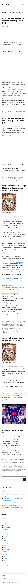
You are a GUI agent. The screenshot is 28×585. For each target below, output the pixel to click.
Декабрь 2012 (6, 565)
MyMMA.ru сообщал (17, 42)
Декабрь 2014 (6, 522)
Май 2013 (5, 556)
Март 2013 (5, 560)
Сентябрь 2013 (6, 549)
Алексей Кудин (15, 321)
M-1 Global (9, 320)
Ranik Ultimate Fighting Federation (16, 177)
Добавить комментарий (13, 112)
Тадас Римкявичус (17, 329)
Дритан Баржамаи (10, 325)
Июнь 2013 (5, 554)
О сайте (4, 578)
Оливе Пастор (5, 112)
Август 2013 (6, 551)
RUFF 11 (10, 178)
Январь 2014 (6, 542)
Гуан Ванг (13, 180)
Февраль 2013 (6, 562)
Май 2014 (5, 534)
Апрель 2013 (6, 558)
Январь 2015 (6, 520)
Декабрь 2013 (6, 543)
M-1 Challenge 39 (18, 459)
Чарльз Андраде (12, 331)
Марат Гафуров (21, 467)
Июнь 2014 (5, 532)
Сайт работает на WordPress (12, 582)
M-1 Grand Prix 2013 (7, 321)
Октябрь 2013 (6, 547)
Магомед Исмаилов (6, 328)
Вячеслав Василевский (6, 324)
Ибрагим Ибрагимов (6, 327)
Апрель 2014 (6, 536)
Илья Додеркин (13, 327)
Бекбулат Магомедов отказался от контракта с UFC (13, 20)
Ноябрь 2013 (6, 545)
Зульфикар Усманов (19, 325)
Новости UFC (12, 111)
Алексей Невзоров (19, 461)
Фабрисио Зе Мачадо (6, 470)
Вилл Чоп (9, 180)
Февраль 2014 (6, 540)
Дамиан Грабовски (15, 324)
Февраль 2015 (6, 518)
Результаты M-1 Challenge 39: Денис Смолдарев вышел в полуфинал (14, 187)
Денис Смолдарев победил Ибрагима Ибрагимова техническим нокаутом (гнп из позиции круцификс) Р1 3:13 (13, 280)
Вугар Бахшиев (21, 322)
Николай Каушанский (6, 469)
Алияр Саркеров (21, 321)
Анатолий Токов (5, 322)
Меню (23, 4)
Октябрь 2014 (6, 525)
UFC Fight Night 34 (16, 178)
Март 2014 (5, 538)
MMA (8, 111)
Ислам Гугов (19, 327)
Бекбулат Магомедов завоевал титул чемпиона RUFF (13, 120)
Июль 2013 (5, 553)
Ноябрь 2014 (6, 523)
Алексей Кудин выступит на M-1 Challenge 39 (13, 339)
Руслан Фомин (10, 329)
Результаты (17, 320)
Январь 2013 (6, 564)
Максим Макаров (13, 328)
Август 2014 (6, 529)
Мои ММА (5, 5)
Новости (4, 572)
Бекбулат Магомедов (20, 111)
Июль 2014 (5, 531)
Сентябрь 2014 (6, 527)
